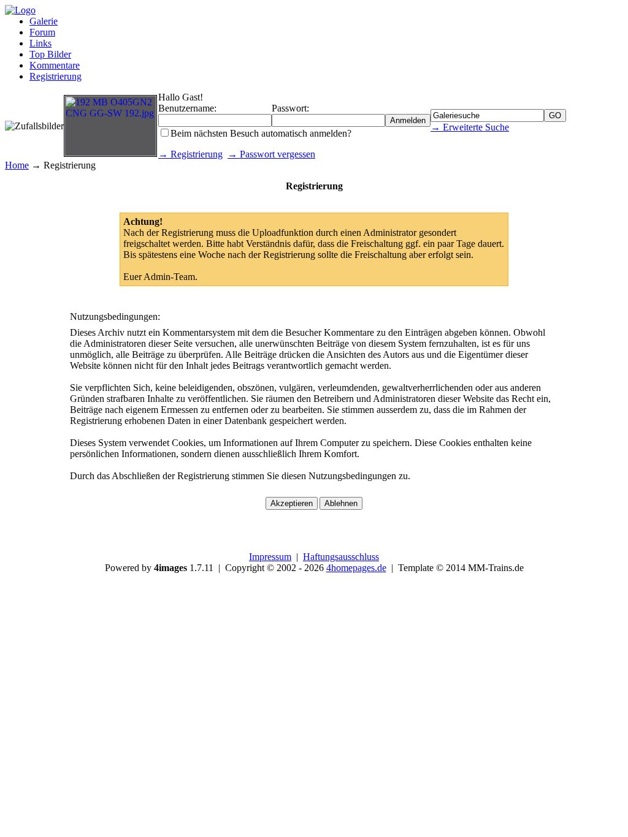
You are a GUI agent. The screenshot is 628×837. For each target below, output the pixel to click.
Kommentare (54, 65)
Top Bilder (50, 54)
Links (40, 43)
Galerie (43, 21)
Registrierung (55, 76)
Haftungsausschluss (341, 556)
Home (17, 165)
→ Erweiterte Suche (470, 127)
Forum (42, 32)
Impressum (270, 556)
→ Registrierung (190, 154)
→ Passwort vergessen (271, 154)
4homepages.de (356, 567)
